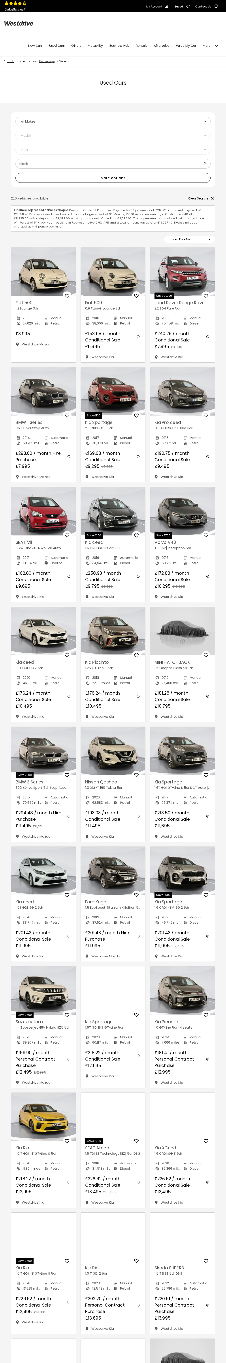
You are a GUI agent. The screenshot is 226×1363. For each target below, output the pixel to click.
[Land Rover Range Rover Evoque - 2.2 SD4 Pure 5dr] (182, 271)
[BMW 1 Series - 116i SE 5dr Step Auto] (43, 391)
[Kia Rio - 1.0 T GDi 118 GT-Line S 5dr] (43, 1117)
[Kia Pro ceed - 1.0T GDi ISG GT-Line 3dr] (182, 391)
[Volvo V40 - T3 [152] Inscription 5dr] (182, 511)
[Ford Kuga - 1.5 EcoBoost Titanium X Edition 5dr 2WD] (113, 871)
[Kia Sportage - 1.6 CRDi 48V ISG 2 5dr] (182, 871)
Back (10, 61)
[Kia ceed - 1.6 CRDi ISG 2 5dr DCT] (113, 511)
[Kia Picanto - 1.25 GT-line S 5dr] (113, 631)
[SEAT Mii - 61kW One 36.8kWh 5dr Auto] (43, 511)
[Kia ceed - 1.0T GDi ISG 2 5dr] (43, 631)
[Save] (67, 295)
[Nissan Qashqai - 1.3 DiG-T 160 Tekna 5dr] (113, 751)
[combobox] (113, 121)
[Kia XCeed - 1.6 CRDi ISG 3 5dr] (182, 1117)
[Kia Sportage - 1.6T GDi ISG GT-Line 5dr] (113, 990)
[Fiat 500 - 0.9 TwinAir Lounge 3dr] (113, 271)
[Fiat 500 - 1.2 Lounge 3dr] (43, 271)
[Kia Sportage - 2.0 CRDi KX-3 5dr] (113, 391)
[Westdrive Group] (18, 23)
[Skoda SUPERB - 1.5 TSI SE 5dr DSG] (182, 1237)
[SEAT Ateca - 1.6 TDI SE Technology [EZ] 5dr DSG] (113, 1117)
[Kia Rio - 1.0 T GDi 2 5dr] (113, 1237)
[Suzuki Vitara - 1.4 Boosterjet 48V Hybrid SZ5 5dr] (43, 990)
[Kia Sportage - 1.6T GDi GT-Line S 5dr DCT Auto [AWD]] (182, 751)
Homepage (47, 61)
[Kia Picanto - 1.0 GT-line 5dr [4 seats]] (182, 990)
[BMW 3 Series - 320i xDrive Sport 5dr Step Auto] (43, 751)
